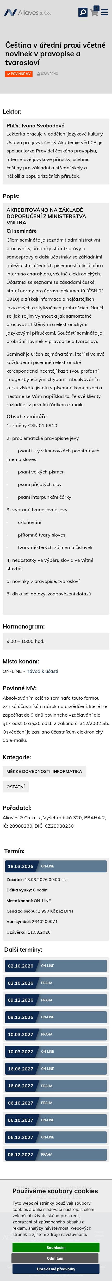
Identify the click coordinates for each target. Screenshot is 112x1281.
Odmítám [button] (55, 1258)
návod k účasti (42, 671)
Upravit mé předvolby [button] (56, 1269)
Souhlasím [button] (56, 1247)
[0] (94, 15)
